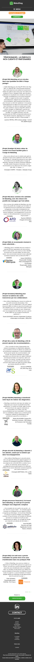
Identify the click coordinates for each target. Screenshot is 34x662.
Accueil (17, 621)
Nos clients (17, 625)
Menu (18, 9)
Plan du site (17, 628)
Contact (17, 17)
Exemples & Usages (17, 13)
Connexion (17, 639)
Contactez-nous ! (17, 598)
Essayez (17, 623)
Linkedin (17, 647)
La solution (17, 636)
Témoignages (17, 624)
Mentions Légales (17, 627)
